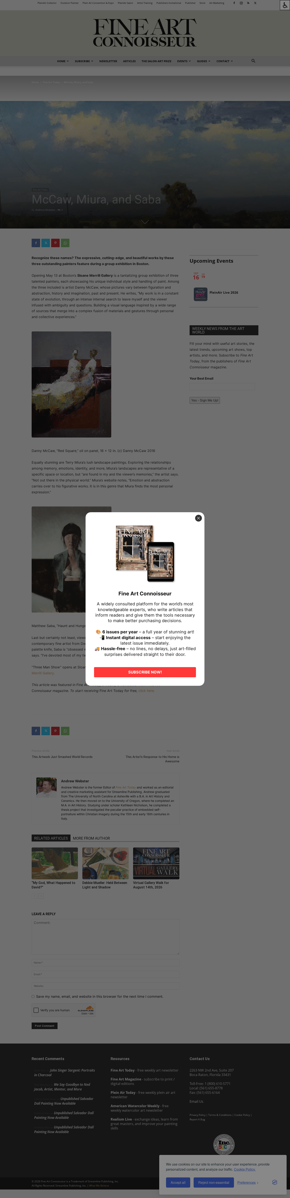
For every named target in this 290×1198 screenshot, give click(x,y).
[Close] (198, 518)
